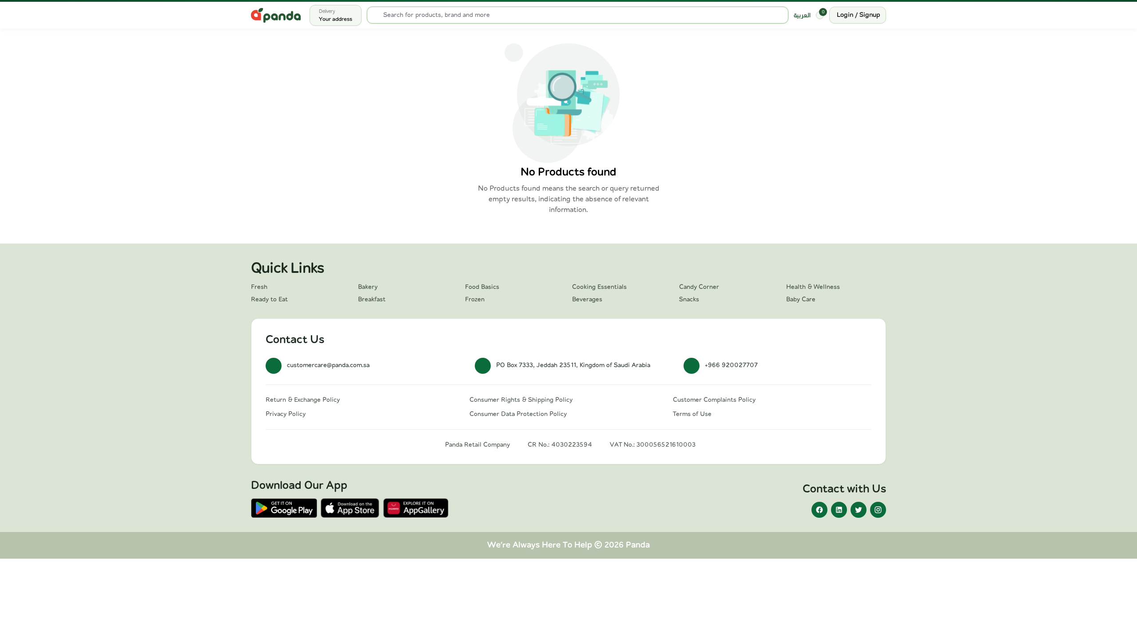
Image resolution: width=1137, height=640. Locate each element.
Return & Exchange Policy (303, 400)
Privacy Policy (286, 414)
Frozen (475, 299)
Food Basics (482, 287)
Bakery (368, 287)
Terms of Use (692, 414)
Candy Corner (699, 287)
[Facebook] (819, 510)
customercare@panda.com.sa (328, 365)
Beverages (587, 299)
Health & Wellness (813, 287)
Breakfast (372, 299)
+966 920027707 (731, 365)
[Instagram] (878, 510)
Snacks (689, 299)
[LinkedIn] (839, 510)
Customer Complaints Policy (714, 400)
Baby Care (800, 299)
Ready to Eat (269, 299)
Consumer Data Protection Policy (518, 414)
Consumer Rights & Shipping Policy (520, 400)
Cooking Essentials (599, 287)
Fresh (259, 287)
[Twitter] (859, 510)
